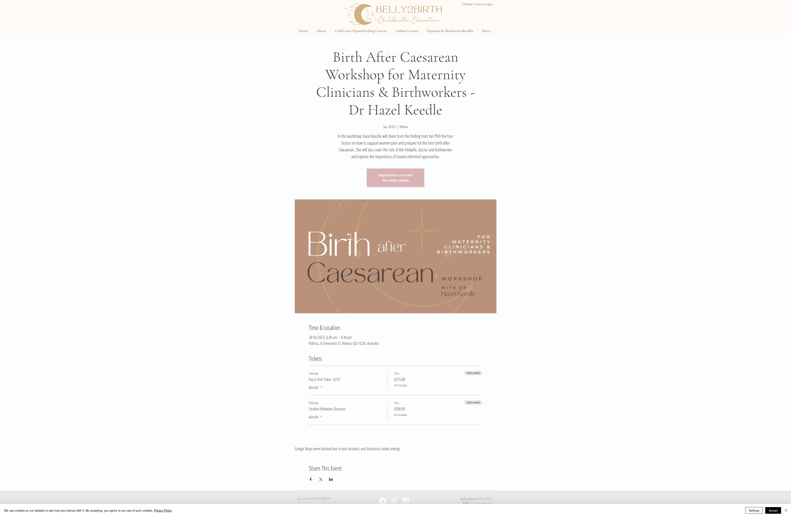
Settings (754, 510)
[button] (321, 31)
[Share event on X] (321, 479)
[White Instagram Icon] (406, 501)
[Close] (786, 510)
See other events (396, 180)
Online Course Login (477, 4)
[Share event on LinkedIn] (331, 479)
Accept (773, 510)
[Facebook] (382, 501)
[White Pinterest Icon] (394, 501)
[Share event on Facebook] (311, 479)
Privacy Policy (163, 510)
